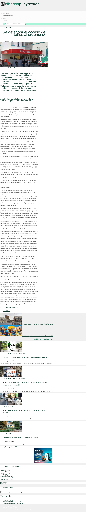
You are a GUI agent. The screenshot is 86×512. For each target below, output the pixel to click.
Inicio (4, 11)
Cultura (4, 18)
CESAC (3, 307)
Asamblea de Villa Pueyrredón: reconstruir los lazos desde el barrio (25, 357)
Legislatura (5, 20)
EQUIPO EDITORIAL (10, 506)
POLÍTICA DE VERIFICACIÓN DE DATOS (17, 509)
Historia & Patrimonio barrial (8, 15)
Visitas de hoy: (7, 500)
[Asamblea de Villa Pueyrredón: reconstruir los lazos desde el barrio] (11, 351)
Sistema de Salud (12, 307)
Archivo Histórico (6, 22)
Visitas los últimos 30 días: (10, 501)
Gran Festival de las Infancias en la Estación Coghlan (20, 438)
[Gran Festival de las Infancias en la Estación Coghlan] (11, 432)
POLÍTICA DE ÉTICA (10, 508)
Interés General (6, 13)
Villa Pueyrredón (6, 16)
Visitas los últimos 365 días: (11, 503)
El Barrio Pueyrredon (15, 68)
